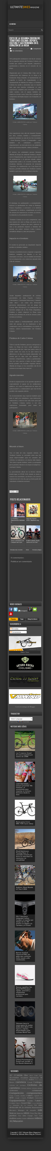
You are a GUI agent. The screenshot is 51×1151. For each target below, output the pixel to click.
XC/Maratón (16, 1121)
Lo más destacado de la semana (25, 1106)
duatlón (23, 1096)
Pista (32, 1113)
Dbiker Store (25, 652)
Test (35, 1116)
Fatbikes (38, 1101)
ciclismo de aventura (17, 1085)
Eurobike (30, 1101)
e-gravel (36, 1096)
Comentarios (16, 632)
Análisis (31, 1080)
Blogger (32, 707)
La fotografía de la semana (21, 1105)
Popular (13, 619)
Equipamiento (17, 1100)
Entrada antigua (36, 550)
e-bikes (29, 1096)
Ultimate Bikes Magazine (31, 1132)
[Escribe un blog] (13, 491)
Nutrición (20, 1113)
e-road (17, 1098)
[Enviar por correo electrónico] (10, 491)
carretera (21, 1082)
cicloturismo (37, 1091)
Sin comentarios (17, 51)
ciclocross (13, 1091)
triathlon (12, 1118)
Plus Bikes (38, 1113)
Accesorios (14, 1078)
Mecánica (12, 1110)
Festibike (12, 1103)
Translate (26, 722)
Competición (37, 49)
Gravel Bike (26, 1103)
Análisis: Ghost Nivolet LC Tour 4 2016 (24, 888)
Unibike (24, 1118)
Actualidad (24, 1078)
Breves (11, 1082)
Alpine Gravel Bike (22, 1079)
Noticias (12, 1113)
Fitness (18, 1103)
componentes (34, 1093)
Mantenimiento (37, 1108)
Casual (29, 1082)
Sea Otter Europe (25, 1116)
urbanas (30, 1118)
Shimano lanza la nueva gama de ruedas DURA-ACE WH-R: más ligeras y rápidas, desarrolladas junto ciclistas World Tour (24, 1028)
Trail (40, 1116)
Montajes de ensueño (27, 1110)
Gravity (34, 1103)
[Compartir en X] (15, 491)
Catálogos (37, 1082)
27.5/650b (18, 1075)
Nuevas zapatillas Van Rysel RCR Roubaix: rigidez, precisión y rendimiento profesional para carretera (24, 991)
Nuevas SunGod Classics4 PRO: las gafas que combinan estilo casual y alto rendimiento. (23, 956)
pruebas (12, 1116)
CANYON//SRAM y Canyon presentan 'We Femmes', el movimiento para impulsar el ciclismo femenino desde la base (24, 789)
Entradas (15, 629)
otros (26, 1113)
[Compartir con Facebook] (17, 491)
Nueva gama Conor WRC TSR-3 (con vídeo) (24, 823)
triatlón (19, 1118)
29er (26, 1075)
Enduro (30, 1098)
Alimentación (34, 1078)
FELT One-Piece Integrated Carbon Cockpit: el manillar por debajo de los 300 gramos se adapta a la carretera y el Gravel (24, 921)
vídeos (38, 1118)
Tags (21, 619)
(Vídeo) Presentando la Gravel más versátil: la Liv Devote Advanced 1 (24, 1061)
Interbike (39, 1103)
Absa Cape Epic (35, 1075)
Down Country (14, 1096)
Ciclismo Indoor (26, 1088)
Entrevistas (38, 1098)
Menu (13, 24)
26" (10, 1075)
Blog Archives (32, 619)
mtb (40, 1110)
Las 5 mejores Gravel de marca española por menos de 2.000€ (24, 755)
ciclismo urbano (37, 1088)
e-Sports (23, 1098)
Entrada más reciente (16, 550)
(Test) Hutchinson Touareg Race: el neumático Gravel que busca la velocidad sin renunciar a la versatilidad (24, 855)
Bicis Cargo (38, 1079)
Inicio (27, 550)
